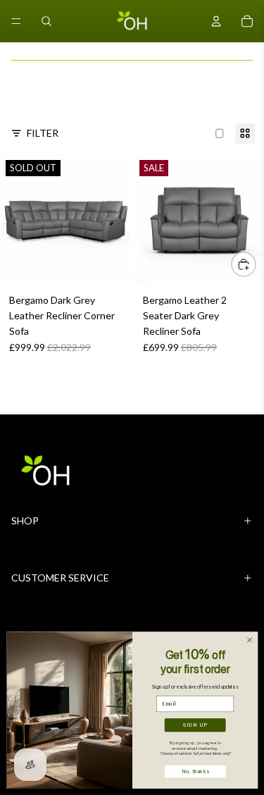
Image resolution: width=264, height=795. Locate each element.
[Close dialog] (249, 640)
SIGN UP (195, 725)
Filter (42, 133)
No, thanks (194, 771)
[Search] (46, 21)
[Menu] (16, 21)
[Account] (216, 21)
